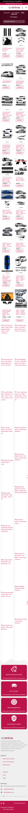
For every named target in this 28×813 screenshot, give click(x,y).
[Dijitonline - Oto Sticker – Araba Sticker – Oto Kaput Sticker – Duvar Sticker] (14, 7)
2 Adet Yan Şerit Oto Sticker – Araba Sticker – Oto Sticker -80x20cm (7, 245)
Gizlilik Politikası (6, 765)
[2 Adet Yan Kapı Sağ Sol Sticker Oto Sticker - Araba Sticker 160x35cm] (7, 166)
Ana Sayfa (7, 13)
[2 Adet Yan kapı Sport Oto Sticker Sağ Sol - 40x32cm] (21, 166)
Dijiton (17, 803)
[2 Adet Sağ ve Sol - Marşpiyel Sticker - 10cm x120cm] (21, 69)
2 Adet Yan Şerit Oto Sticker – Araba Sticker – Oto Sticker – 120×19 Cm (20, 212)
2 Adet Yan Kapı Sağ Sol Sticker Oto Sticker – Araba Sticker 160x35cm (7, 180)
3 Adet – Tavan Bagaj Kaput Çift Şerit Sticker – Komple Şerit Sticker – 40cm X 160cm (6, 279)
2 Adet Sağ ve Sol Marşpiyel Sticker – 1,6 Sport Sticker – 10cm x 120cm (6, 147)
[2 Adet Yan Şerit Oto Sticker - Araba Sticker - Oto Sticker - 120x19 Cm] (21, 199)
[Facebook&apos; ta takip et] (1, 803)
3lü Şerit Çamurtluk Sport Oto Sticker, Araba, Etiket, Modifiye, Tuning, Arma (6, 313)
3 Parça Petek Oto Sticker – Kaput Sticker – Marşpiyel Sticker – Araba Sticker (20, 279)
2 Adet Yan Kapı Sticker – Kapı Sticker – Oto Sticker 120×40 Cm (7, 212)
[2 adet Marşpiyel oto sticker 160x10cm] (7, 69)
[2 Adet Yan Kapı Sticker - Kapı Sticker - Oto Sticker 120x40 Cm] (7, 199)
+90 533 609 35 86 (8, 789)
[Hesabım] (22, 7)
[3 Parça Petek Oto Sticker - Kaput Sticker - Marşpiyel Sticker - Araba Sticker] (21, 264)
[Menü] (2, 7)
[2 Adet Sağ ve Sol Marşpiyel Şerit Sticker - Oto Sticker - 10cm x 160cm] (21, 101)
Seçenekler (6, 56)
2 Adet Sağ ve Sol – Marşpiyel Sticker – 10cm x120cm (20, 82)
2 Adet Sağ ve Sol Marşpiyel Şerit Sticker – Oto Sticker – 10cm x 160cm (20, 114)
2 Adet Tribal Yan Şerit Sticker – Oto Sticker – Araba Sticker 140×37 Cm (20, 147)
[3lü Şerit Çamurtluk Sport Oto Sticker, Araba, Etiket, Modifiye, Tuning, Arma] (7, 298)
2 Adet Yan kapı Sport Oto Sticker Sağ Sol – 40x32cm (20, 179)
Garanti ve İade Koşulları (8, 761)
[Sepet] (26, 7)
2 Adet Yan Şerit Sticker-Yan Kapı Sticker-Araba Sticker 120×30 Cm (21, 245)
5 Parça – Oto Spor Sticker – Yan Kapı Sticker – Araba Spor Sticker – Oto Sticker (20, 312)
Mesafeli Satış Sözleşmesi (8, 758)
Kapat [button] (23, 1)
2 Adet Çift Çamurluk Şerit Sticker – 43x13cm (7, 50)
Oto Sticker (15, 13)
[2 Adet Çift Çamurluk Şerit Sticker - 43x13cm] (7, 37)
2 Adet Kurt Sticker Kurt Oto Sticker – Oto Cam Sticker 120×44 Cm (20, 50)
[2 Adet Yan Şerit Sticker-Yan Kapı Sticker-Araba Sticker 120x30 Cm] (21, 232)
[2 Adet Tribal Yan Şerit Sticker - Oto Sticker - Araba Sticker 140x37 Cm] (21, 133)
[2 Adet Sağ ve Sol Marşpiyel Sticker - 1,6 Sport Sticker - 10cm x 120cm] (7, 133)
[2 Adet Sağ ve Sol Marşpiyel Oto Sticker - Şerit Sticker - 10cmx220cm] (7, 101)
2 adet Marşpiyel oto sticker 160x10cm (7, 82)
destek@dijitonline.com (8, 792)
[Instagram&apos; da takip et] (3, 803)
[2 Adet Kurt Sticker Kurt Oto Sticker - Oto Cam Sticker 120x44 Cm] (21, 37)
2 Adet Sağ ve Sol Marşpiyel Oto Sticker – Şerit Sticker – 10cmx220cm (7, 114)
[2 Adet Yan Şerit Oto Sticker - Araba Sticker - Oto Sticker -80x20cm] (7, 232)
